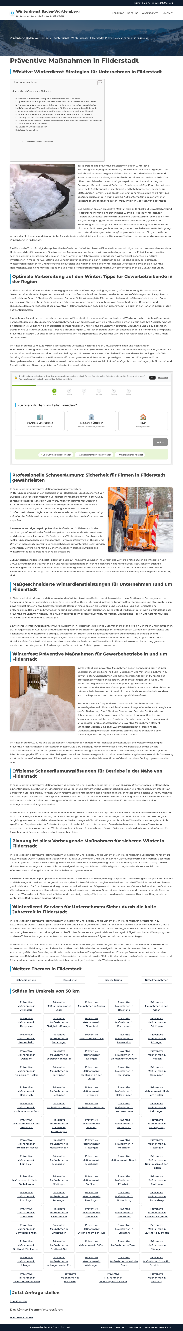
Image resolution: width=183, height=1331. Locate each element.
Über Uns (132, 13)
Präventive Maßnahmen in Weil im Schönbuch (156, 1261)
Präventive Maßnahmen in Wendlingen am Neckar (113, 1277)
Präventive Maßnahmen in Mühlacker (26, 1160)
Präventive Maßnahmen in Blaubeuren (124, 1022)
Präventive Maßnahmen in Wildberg (157, 1277)
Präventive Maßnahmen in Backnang (124, 1006)
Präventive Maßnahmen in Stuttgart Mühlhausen (26, 1245)
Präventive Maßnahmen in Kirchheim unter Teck (26, 1107)
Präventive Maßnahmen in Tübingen (157, 1245)
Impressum (135, 1327)
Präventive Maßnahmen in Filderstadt (32, 91)
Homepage (118, 13)
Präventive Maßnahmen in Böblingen (157, 1022)
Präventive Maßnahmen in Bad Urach (156, 1006)
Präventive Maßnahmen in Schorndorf (124, 1212)
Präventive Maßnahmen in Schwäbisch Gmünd (156, 1212)
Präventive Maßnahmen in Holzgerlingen (124, 1091)
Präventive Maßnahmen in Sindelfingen (59, 1229)
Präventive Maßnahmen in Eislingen (92, 1055)
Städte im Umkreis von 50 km (33, 127)
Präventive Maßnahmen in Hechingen (59, 1091)
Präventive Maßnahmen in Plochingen (26, 1196)
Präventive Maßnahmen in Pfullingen (157, 1180)
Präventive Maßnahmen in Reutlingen (92, 1196)
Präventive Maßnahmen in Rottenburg (124, 1196)
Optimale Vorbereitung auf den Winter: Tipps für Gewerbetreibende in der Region (57, 102)
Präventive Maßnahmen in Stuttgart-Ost (59, 1245)
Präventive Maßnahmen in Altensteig (26, 1006)
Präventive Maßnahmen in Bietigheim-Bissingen (58, 1022)
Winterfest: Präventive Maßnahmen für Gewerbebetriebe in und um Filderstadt (56, 111)
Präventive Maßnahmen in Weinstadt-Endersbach (26, 1277)
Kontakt (167, 13)
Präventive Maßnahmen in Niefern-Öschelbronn (26, 1180)
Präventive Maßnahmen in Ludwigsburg (157, 1123)
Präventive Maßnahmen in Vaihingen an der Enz (59, 1261)
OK (152, 377)
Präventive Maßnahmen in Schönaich (92, 1212)
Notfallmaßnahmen (156, 980)
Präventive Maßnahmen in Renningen (59, 1196)
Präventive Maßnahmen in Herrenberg (92, 1091)
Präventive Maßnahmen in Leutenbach (124, 1123)
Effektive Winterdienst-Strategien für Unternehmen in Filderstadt (48, 98)
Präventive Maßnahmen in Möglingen (124, 1144)
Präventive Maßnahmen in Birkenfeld (92, 1022)
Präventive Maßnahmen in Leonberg (92, 1123)
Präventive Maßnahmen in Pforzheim (124, 1180)
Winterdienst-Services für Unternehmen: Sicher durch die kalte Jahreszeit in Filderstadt (60, 120)
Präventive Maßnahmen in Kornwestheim (124, 1107)
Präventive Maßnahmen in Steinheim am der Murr (91, 1229)
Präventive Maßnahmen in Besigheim (26, 1022)
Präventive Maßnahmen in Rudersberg (157, 1196)
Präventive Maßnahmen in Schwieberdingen (26, 1229)
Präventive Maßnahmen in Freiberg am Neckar (26, 1071)
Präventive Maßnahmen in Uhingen (26, 1261)
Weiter (160, 442)
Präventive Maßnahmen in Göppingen (157, 1071)
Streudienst (70, 980)
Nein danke (163, 377)
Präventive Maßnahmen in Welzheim (70, 1277)
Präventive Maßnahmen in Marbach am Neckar (26, 1144)
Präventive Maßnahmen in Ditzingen (157, 1038)
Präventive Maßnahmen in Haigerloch (26, 1091)
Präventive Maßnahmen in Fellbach (157, 1055)
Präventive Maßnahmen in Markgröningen (59, 1144)
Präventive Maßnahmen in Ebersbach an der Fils (58, 1055)
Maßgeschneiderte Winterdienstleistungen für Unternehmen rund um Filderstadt (57, 108)
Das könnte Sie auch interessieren (39, 141)
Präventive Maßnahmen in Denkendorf (124, 1038)
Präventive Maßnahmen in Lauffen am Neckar (26, 1123)
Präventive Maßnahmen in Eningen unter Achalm (124, 1055)
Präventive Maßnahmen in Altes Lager (59, 1006)
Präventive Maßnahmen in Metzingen (92, 1144)
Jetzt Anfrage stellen (28, 130)
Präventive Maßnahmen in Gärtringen (59, 1071)
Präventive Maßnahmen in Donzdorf (26, 1055)
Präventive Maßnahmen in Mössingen (157, 1144)
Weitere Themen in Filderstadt (32, 123)
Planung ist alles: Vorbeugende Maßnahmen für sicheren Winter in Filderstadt (55, 117)
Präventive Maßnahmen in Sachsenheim (59, 1212)
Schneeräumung (26, 980)
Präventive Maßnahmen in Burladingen (59, 1038)
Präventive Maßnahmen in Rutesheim (26, 1212)
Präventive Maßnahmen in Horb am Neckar (157, 1091)
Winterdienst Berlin (21, 1317)
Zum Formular (18, 1301)
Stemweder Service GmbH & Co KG (49, 1327)
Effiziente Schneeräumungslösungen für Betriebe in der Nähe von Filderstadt (55, 114)
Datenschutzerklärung (158, 1327)
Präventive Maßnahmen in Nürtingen (59, 1180)
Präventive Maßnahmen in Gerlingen (124, 1071)
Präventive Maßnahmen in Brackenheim (26, 1038)
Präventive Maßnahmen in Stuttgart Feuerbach (157, 1229)
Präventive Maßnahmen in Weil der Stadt (124, 1261)
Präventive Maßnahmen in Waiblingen (92, 1261)
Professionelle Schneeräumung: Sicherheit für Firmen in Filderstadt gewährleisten (57, 105)
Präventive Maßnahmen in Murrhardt (92, 1160)
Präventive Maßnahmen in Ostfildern (92, 1180)
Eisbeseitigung (113, 980)
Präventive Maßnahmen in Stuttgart (124, 1229)
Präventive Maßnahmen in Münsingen (59, 1160)
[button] (158, 13)
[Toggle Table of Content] (98, 82)
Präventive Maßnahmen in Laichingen (157, 1107)
